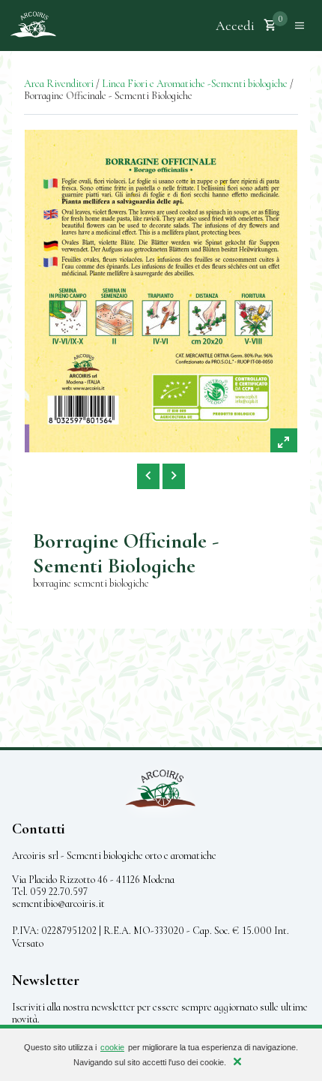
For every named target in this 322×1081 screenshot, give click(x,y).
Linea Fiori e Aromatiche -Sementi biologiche (195, 83)
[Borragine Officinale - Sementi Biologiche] (161, 291)
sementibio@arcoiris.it (58, 903)
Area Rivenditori (59, 83)
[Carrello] (270, 25)
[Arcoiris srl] (33, 25)
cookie (112, 1047)
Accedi (235, 25)
